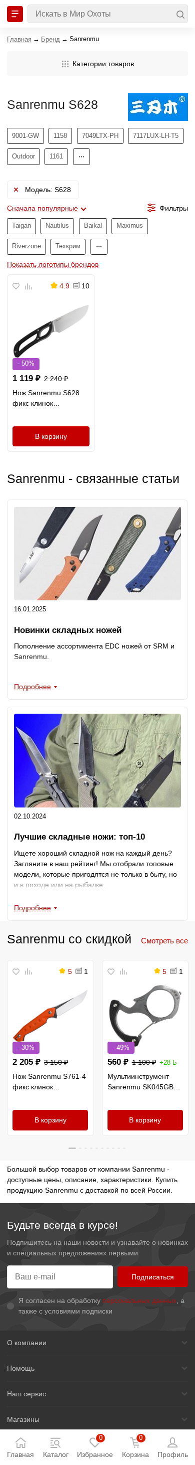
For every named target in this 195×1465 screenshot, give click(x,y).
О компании (26, 1343)
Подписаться (153, 1277)
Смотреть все (164, 940)
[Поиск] (108, 14)
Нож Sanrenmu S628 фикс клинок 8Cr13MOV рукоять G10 (46, 399)
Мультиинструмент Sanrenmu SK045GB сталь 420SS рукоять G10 (142, 1082)
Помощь (20, 1368)
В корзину (51, 436)
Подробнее (32, 687)
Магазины (23, 1419)
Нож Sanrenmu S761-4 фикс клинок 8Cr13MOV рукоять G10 (49, 1082)
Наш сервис (26, 1394)
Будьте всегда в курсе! (62, 1225)
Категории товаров (103, 64)
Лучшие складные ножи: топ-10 (79, 837)
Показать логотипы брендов (52, 264)
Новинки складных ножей (68, 630)
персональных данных (139, 1300)
